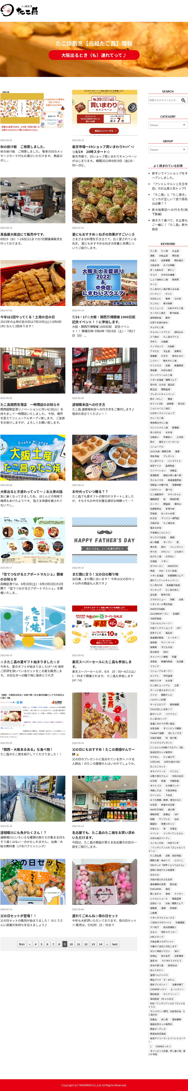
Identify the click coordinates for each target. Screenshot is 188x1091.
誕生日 (169, 632)
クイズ (153, 694)
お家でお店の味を (159, 322)
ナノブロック (156, 346)
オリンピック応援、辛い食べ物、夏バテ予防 (166, 1052)
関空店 (166, 503)
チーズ (153, 284)
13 (93, 944)
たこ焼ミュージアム (160, 685)
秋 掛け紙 (171, 737)
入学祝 (180, 437)
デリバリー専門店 (170, 518)
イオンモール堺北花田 (161, 604)
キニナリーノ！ (171, 994)
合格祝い (154, 437)
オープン (167, 542)
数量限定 (178, 365)
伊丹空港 (167, 675)
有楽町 (176, 613)
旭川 (176, 951)
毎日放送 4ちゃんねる (161, 998)
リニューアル (156, 446)
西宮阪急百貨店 (158, 1033)
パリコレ (174, 771)
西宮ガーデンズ (158, 1028)
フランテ (154, 666)
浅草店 (153, 661)
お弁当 (169, 432)
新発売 (175, 279)
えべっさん (155, 795)
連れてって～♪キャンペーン (164, 580)
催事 (177, 451)
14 (100, 944)
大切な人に (155, 298)
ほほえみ (154, 874)
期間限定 (154, 499)
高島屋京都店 (156, 637)
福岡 (172, 537)
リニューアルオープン (161, 670)
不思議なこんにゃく (160, 532)
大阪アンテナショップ (161, 628)
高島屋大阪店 (173, 585)
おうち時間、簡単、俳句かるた (165, 799)
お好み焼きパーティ (160, 838)
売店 (152, 570)
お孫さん (154, 828)
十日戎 (168, 795)
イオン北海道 (156, 575)
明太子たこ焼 (169, 360)
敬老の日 (165, 594)
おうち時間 (168, 265)
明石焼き (178, 260)
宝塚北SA (172, 965)
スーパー (154, 503)
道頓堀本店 (155, 317)
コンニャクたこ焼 (159, 427)
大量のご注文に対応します (163, 946)
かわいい (165, 551)
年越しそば (155, 790)
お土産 (175, 250)
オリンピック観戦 (172, 728)
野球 (168, 893)
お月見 (153, 780)
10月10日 (155, 761)
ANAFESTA (173, 565)
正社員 (153, 594)
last (115, 944)
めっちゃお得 (167, 513)
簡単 (168, 298)
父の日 (177, 298)
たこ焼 (164, 250)
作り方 (153, 551)
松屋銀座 (180, 922)
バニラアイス (174, 460)
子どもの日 (166, 647)
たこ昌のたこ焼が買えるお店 (164, 289)
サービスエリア (158, 704)
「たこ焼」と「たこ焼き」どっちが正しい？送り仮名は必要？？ (170, 198)
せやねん (154, 756)
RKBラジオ (173, 842)
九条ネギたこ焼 (175, 308)
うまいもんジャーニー (161, 623)
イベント (154, 833)
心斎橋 (153, 912)
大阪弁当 (154, 522)
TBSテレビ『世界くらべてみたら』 (167, 865)
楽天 (168, 888)
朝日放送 (154, 994)
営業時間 (176, 484)
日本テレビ (155, 632)
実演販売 (154, 475)
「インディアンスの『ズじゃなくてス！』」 (166, 849)
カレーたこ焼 (156, 417)
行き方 (164, 355)
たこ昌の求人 (172, 589)
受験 (172, 599)
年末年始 (154, 456)
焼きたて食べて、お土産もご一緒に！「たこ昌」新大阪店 (170, 224)
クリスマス (155, 365)
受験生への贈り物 (159, 484)
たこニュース (156, 308)
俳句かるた (177, 355)
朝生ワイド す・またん (162, 979)
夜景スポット (167, 823)
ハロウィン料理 (158, 699)
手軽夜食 (174, 780)
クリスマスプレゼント (161, 742)
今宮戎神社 (171, 790)
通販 (152, 255)
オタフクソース (157, 771)
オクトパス (155, 785)
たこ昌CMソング (158, 718)
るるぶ (153, 931)
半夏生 (173, 828)
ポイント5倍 (156, 403)
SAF (176, 814)
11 (78, 944)
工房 (176, 685)
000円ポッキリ (163, 1046)
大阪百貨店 (155, 618)
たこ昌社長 (155, 855)
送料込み (178, 331)
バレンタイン (176, 546)
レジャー (154, 360)
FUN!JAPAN (155, 888)
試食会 (153, 1019)
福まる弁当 (155, 527)
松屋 (174, 656)
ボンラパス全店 (158, 537)
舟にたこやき (174, 733)
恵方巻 (153, 546)
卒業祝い (167, 437)
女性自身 (154, 728)
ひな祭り (178, 551)
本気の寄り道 (156, 965)
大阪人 (153, 260)
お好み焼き (166, 370)
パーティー (155, 293)
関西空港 (165, 389)
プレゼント (168, 456)
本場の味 (170, 508)
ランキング (155, 589)
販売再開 (174, 704)
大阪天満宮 (155, 737)
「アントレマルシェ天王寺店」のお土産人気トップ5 (170, 186)
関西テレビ (166, 694)
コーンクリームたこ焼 (161, 374)
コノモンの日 (156, 842)
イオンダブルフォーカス (162, 917)
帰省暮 (153, 370)
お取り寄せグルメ (159, 776)
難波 (170, 398)
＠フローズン (156, 565)
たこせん (154, 303)
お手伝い (170, 556)
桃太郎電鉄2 (169, 927)
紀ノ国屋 (154, 542)
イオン (164, 561)
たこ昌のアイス (171, 336)
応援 (168, 365)
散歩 (168, 317)
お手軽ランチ (172, 785)
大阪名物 (154, 265)
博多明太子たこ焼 (159, 422)
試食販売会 (155, 508)
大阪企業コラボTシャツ (161, 941)
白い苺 (164, 1019)
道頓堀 (170, 403)
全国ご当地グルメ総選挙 (162, 869)
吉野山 (153, 955)
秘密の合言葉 (167, 804)
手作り (153, 341)
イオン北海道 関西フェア (163, 379)
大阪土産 (163, 255)
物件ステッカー (169, 931)
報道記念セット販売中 (161, 1024)
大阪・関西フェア (174, 903)
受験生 (173, 470)
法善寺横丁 (177, 984)
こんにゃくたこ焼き (160, 408)
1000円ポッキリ (158, 989)
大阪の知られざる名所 (161, 879)
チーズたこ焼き (157, 312)
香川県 (171, 809)
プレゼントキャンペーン (162, 394)
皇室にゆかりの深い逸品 (162, 723)
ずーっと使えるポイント (162, 690)
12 (85, 944)
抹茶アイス (155, 465)
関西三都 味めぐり (160, 860)
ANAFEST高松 (157, 809)
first (22, 944)
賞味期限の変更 (158, 884)
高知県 (153, 642)
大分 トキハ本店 (168, 570)
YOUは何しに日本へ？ (161, 709)
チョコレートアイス (160, 331)
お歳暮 (164, 341)
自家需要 (165, 260)
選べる (169, 489)
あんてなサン (156, 970)
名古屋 (180, 661)
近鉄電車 (178, 955)
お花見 (153, 804)
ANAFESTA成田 (157, 608)
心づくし (178, 860)
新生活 (153, 389)
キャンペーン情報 (159, 656)
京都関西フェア (175, 575)
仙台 (176, 818)
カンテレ (154, 675)
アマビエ (154, 351)
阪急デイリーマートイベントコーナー (166, 1040)
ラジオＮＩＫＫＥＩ (171, 960)
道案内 (177, 351)
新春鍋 (175, 427)
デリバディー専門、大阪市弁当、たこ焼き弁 (166, 1013)
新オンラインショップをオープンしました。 (170, 175)
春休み (177, 503)
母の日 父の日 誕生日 (162, 384)
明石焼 (175, 255)
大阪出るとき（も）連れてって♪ (94, 55)
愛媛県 (153, 647)
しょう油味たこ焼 (159, 279)
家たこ (171, 269)
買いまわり (155, 893)
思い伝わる (155, 432)
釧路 (152, 818)
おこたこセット (158, 766)
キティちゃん (174, 494)
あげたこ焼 (155, 556)
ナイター (178, 893)
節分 (163, 546)
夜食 (163, 780)
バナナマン (171, 713)
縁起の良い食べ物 (172, 475)
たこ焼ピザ (168, 756)
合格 (181, 599)
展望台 (153, 823)
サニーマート (167, 642)
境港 (163, 908)
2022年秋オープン (159, 613)
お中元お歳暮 (167, 274)
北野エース (155, 903)
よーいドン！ (177, 989)
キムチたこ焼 (156, 327)
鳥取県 (153, 908)
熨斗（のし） (156, 398)
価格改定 (154, 814)
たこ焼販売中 (156, 494)
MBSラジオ (155, 680)
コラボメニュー (158, 599)
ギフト (168, 293)
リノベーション (158, 470)
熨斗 (152, 441)
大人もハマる (156, 480)
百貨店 (153, 513)
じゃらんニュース (159, 898)
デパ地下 (154, 927)
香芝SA (153, 960)
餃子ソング (155, 713)
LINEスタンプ (156, 936)
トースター (173, 637)
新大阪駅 (167, 303)
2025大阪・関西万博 (160, 451)
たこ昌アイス (156, 460)
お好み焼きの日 (172, 761)
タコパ (153, 274)
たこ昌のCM (156, 585)
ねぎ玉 (153, 518)
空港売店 (169, 465)
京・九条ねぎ (156, 269)
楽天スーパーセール (169, 441)
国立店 (173, 884)
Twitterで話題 (157, 733)
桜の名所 (165, 955)
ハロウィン (155, 489)
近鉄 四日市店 (173, 855)
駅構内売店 (166, 661)
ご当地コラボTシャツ (160, 922)
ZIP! (179, 628)
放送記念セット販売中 (161, 752)
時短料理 (174, 499)
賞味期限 (176, 1019)
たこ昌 (153, 250)
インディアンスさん (173, 833)
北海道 (153, 561)
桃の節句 (154, 651)
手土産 (166, 351)
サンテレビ (164, 818)
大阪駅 (171, 346)
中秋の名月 (177, 776)
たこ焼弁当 (168, 522)
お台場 (169, 680)
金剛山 (166, 814)
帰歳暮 (153, 355)
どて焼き (154, 336)
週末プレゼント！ (159, 984)
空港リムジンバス (159, 974)
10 (71, 944)
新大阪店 (174, 312)
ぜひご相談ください (160, 951)
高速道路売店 (174, 480)
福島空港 (176, 898)
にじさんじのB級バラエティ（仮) (166, 747)
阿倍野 (173, 908)
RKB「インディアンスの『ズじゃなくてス (166, 1005)
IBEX (165, 651)
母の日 (181, 403)
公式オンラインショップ (162, 413)
